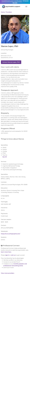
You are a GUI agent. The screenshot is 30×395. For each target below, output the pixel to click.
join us (13, 255)
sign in (7, 255)
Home (3, 12)
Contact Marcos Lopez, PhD (11, 62)
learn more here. (6, 252)
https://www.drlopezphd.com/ (10, 234)
